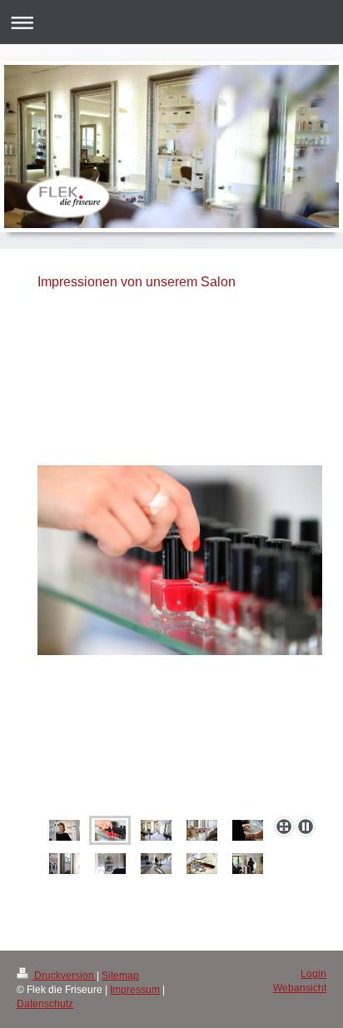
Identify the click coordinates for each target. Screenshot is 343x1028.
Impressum (135, 990)
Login (313, 974)
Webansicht (299, 988)
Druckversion (64, 975)
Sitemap (120, 975)
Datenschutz (45, 1004)
